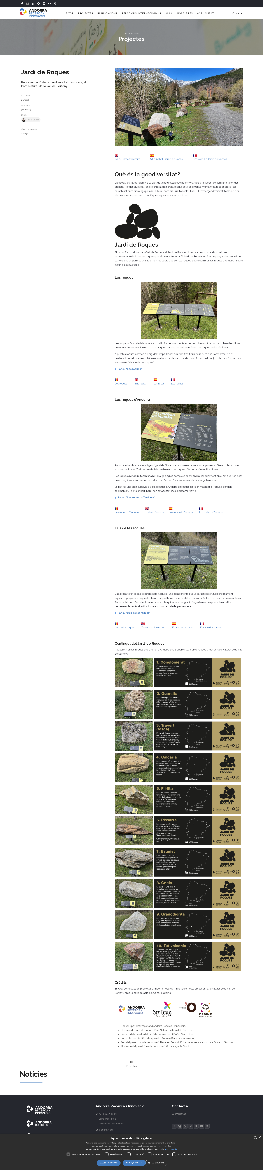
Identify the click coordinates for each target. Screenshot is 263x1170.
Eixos (69, 13)
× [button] (259, 1137)
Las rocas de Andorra (181, 512)
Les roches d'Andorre (211, 512)
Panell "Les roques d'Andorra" (136, 497)
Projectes (85, 13)
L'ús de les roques (125, 627)
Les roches (177, 383)
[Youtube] (49, 3)
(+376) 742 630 (106, 1130)
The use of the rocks (152, 627)
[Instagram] (38, 3)
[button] (157, 1162)
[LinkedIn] (44, 3)
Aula (169, 13)
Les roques (121, 383)
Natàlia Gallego (32, 120)
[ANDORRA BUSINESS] (39, 1123)
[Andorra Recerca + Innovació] (33, 13)
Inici (125, 33)
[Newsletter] (55, 3)
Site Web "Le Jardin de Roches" (210, 159)
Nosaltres (185, 13)
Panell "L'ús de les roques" (134, 612)
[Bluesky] (27, 3)
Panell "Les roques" (130, 369)
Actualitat (205, 13)
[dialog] (131, 1152)
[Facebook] (22, 3)
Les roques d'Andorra (127, 512)
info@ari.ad (180, 1114)
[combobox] (255, 1137)
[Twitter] (33, 3)
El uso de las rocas (182, 627)
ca (238, 13)
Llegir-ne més (171, 1149)
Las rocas (159, 383)
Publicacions (107, 13)
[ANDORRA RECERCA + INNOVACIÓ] (39, 1109)
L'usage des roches (211, 627)
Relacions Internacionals (141, 13)
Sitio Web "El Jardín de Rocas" (166, 159)
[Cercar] (233, 13)
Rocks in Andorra (154, 512)
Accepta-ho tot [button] (108, 1162)
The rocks (140, 383)
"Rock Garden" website (127, 159)
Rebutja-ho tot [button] (134, 1162)
